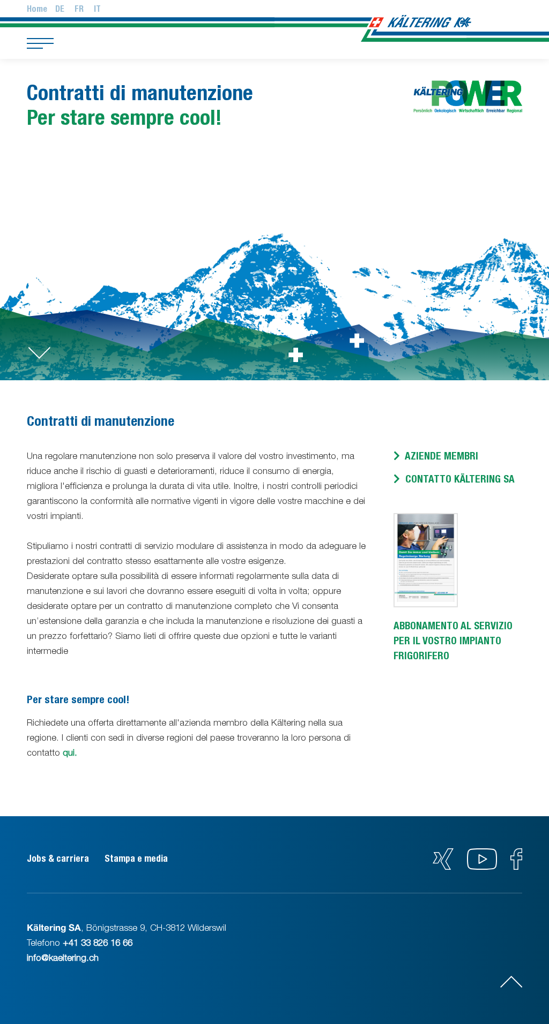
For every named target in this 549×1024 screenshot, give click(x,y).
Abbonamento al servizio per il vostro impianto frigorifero (453, 640)
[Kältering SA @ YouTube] (483, 866)
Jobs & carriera (58, 858)
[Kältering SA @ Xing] (443, 866)
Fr (79, 9)
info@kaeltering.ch (63, 957)
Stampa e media (136, 858)
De (59, 9)
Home (37, 9)
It (97, 9)
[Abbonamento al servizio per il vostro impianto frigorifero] (426, 598)
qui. (70, 752)
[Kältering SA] (427, 23)
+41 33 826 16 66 (97, 942)
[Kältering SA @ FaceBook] (516, 866)
